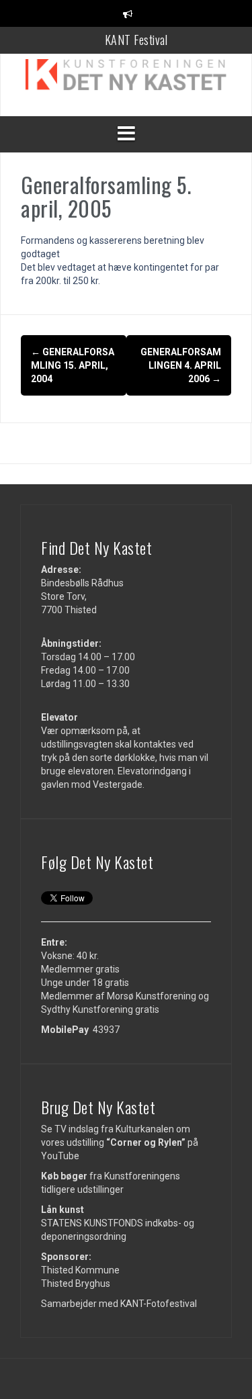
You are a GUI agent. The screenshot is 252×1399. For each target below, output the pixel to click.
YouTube (60, 1155)
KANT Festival (136, 39)
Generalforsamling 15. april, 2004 (72, 365)
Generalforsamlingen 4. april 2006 (180, 365)
